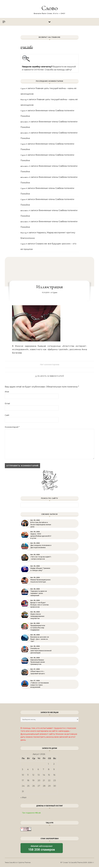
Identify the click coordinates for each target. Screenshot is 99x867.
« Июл (23, 797)
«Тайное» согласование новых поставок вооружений (39, 685)
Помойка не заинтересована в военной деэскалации (40, 651)
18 (28, 780)
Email (7, 403)
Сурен (55, 292)
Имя (7, 392)
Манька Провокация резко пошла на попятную (40, 581)
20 (39, 780)
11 (28, 775)
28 (44, 786)
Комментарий (12, 427)
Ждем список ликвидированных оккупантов (37, 616)
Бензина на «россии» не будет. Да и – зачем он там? (39, 639)
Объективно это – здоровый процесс (37, 672)
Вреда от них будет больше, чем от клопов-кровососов (39, 605)
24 (23, 786)
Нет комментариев (49, 364)
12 (33, 775)
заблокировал (41, 849)
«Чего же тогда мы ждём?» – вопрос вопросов (40, 558)
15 (49, 775)
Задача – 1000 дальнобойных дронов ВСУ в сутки (40, 536)
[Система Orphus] (26, 61)
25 (28, 786)
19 (33, 780)
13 (39, 775)
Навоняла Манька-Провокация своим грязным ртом (37, 662)
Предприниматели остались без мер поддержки (37, 628)
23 (54, 780)
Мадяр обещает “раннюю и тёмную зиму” (40, 569)
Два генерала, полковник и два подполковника (40, 546)
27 (39, 786)
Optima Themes (24, 862)
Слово (49, 8)
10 (23, 775)
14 (44, 775)
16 (54, 775)
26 (33, 786)
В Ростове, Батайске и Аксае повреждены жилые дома (40, 524)
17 (23, 780)
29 (49, 786)
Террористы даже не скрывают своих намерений (38, 593)
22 (49, 780)
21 (44, 780)
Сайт (7, 415)
